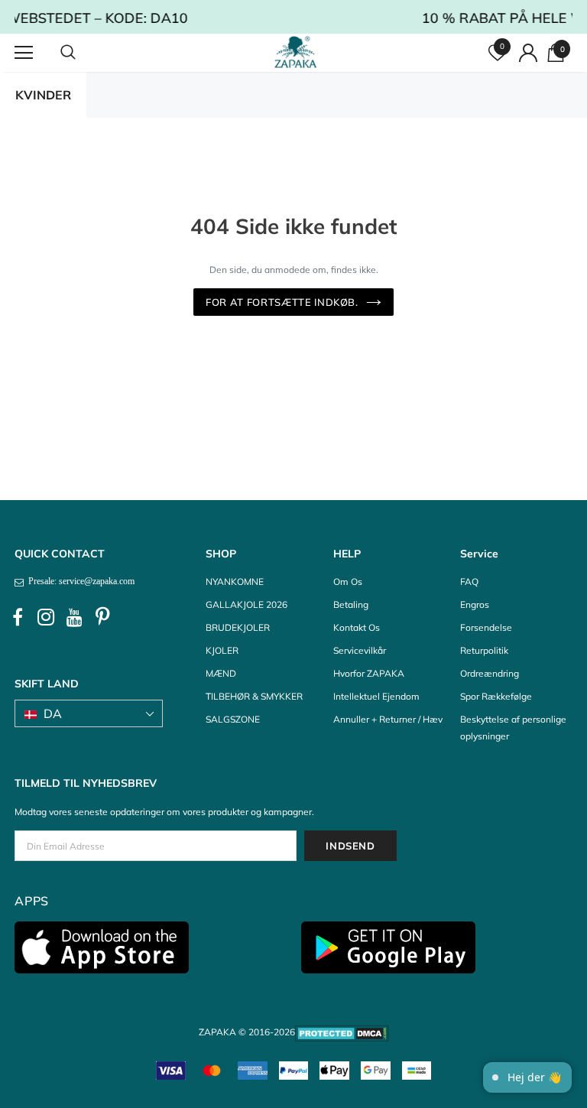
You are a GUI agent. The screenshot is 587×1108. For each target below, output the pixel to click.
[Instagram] (46, 618)
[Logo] (295, 52)
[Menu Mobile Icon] (24, 53)
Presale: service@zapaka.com (79, 581)
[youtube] (74, 618)
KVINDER (43, 94)
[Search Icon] (83, 52)
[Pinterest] (102, 618)
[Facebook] (17, 618)
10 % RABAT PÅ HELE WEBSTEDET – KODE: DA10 (405, 18)
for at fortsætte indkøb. (282, 302)
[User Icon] (528, 53)
